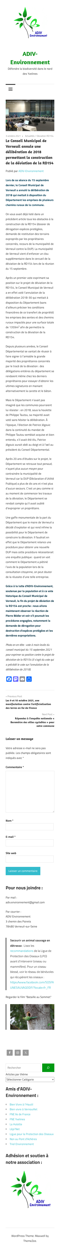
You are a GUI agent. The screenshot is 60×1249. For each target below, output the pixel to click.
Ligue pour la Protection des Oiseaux (32, 1134)
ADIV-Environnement (31, 171)
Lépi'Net (15, 1129)
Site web (11, 853)
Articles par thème (17, 1074)
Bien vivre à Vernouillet (23, 1109)
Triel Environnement (22, 1144)
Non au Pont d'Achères (23, 1139)
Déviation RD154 (45, 136)
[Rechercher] (48, 1068)
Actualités (30, 136)
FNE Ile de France (20, 1114)
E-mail (11, 837)
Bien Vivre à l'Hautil (21, 1104)
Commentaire (15, 767)
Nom (9, 820)
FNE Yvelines (17, 1119)
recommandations (21, 951)
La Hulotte (16, 1124)
